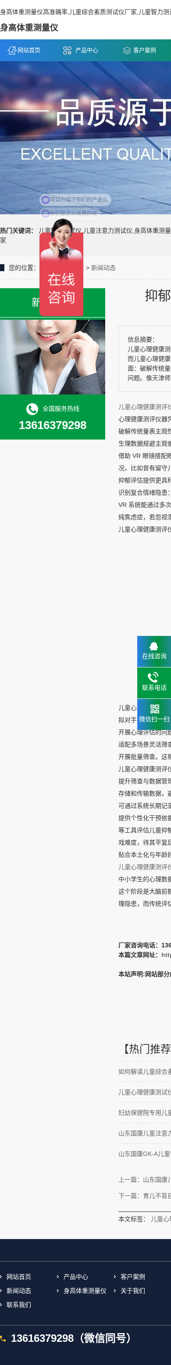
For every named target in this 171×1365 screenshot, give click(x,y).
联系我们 (19, 1304)
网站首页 (29, 50)
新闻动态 (103, 267)
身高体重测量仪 (85, 1290)
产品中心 (86, 50)
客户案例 (133, 1276)
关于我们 (133, 1290)
